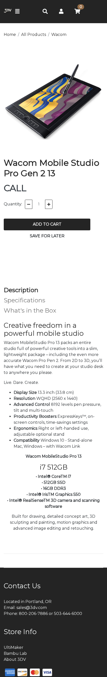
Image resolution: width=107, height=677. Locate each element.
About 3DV (15, 659)
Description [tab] (21, 290)
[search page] (45, 11)
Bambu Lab (15, 653)
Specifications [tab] (24, 300)
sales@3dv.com (31, 607)
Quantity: (13, 204)
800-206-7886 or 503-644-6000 (50, 613)
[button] (61, 11)
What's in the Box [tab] (30, 310)
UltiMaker (13, 647)
